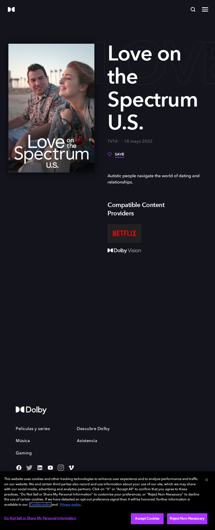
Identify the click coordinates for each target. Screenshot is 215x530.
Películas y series (33, 429)
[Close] (206, 480)
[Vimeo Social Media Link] (71, 468)
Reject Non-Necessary (187, 518)
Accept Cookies (147, 518)
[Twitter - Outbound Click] (29, 468)
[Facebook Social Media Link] (19, 468)
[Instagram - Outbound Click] (61, 468)
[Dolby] (11, 10)
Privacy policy (70, 504)
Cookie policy (40, 504)
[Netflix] (124, 233)
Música (23, 441)
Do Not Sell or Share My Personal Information (40, 518)
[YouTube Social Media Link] (50, 468)
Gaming (24, 453)
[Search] (193, 9)
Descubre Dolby (93, 429)
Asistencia (87, 441)
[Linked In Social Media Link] (40, 468)
